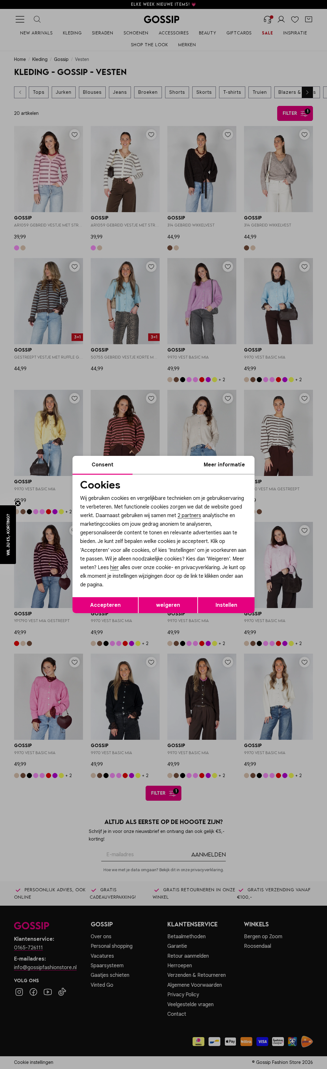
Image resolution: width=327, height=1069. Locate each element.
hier (114, 567)
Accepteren (105, 605)
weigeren (168, 605)
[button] (8, 534)
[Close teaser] (18, 503)
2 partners (189, 515)
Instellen (226, 605)
